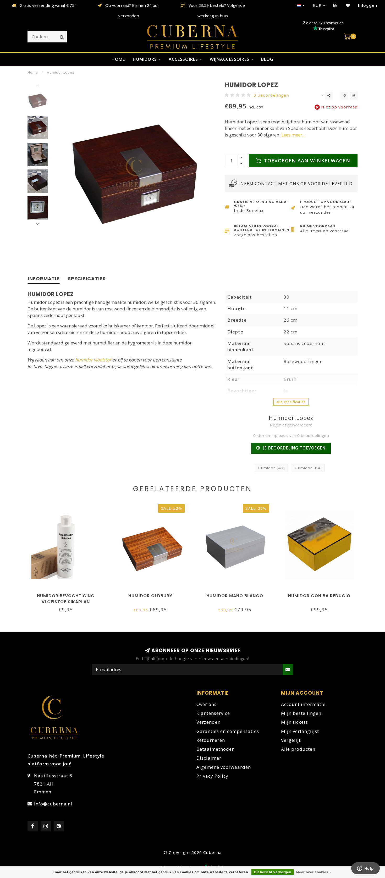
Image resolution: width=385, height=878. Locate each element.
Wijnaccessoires (229, 59)
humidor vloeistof (93, 360)
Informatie (43, 278)
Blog (267, 59)
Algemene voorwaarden (223, 767)
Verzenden (208, 722)
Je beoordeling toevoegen (294, 448)
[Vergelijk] (335, 5)
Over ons (206, 704)
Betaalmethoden (215, 749)
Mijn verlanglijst (300, 731)
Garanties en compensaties (227, 731)
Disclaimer (208, 758)
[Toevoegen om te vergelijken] (354, 96)
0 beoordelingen (271, 95)
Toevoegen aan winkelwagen (306, 160)
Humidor (271, 467)
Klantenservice (213, 713)
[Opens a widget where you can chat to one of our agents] (365, 868)
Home (118, 59)
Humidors (145, 59)
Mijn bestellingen (301, 713)
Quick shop (68, 594)
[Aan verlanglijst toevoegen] (344, 96)
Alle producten (298, 749)
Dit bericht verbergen (272, 872)
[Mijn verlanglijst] (348, 5)
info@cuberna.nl (53, 804)
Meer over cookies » (314, 872)
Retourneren (210, 740)
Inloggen (367, 5)
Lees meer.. (292, 135)
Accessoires (183, 59)
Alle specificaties (291, 402)
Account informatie (303, 704)
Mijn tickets (294, 722)
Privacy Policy (212, 776)
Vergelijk (291, 740)
